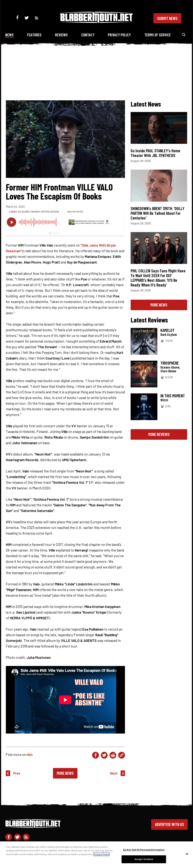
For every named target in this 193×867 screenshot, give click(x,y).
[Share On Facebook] (95, 755)
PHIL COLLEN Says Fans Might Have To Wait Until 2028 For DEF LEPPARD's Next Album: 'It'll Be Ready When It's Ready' (158, 277)
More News (65, 773)
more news (158, 304)
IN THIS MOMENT (172, 395)
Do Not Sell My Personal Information (144, 849)
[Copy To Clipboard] (121, 755)
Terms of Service (157, 34)
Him (30, 754)
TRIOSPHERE (169, 363)
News (9, 34)
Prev (16, 773)
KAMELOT (167, 330)
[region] (96, 854)
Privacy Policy (119, 34)
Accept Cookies (144, 859)
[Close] (187, 854)
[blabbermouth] (96, 22)
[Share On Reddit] (113, 755)
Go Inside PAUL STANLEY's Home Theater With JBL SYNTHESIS (155, 153)
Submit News (167, 18)
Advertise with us (169, 824)
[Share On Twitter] (104, 755)
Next (114, 773)
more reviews (159, 434)
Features (34, 34)
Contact (87, 34)
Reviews (61, 34)
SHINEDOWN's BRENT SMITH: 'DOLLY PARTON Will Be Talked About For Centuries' (158, 213)
